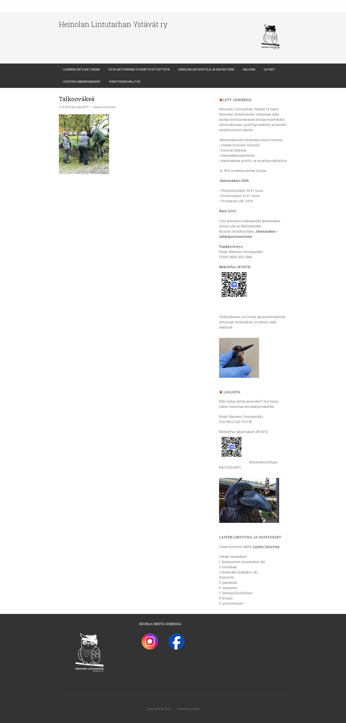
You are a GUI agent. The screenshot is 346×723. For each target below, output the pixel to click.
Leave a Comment (104, 107)
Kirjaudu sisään (188, 708)
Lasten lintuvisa (266, 546)
